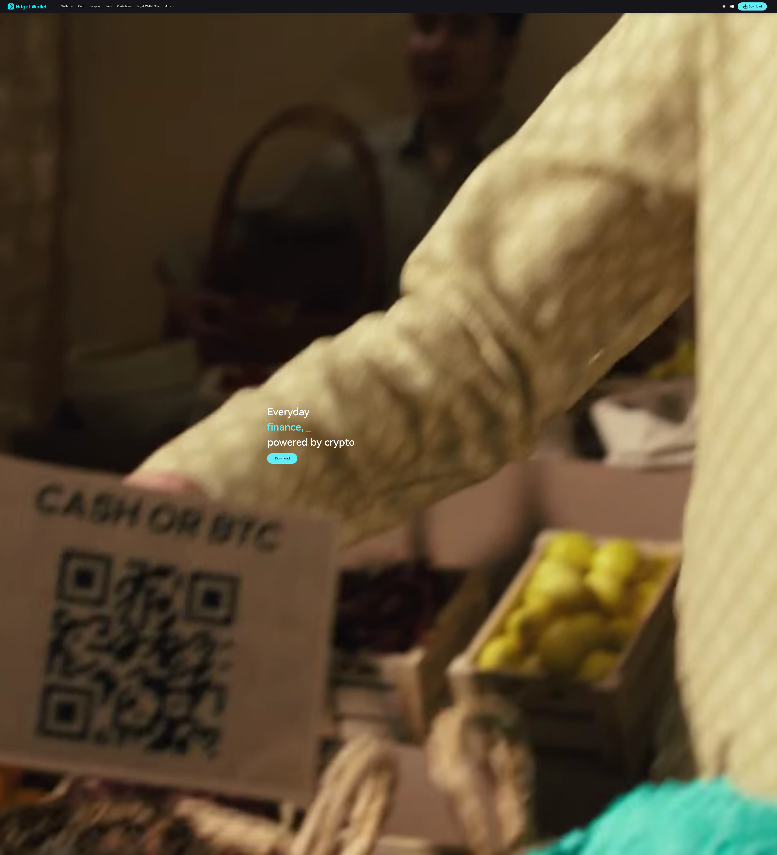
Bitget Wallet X (146, 6)
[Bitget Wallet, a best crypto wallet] (32, 6)
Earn (108, 6)
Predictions (124, 6)
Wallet (65, 6)
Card (81, 6)
